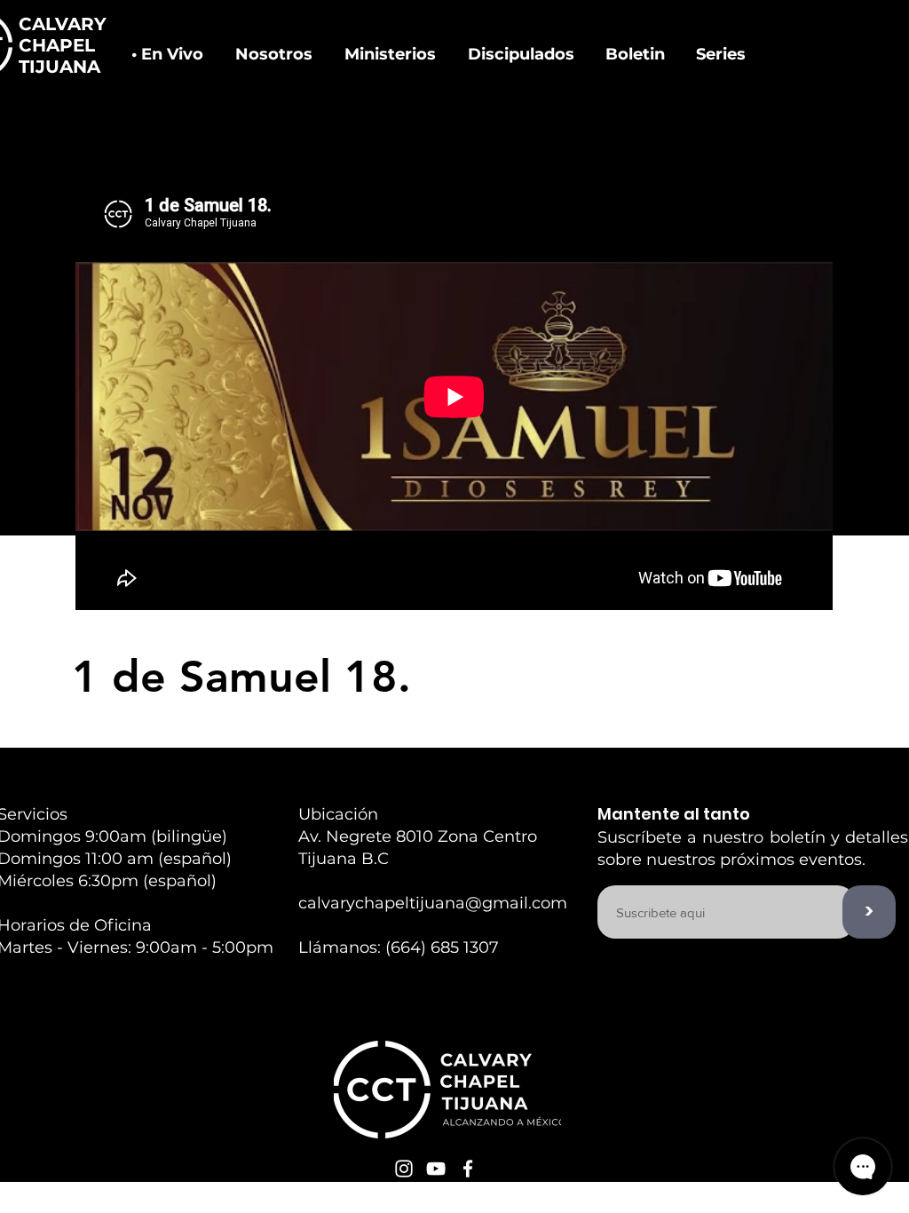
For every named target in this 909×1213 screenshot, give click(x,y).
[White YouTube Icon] (435, 1168)
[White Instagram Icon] (403, 1168)
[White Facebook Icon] (467, 1168)
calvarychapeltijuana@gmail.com (432, 903)
